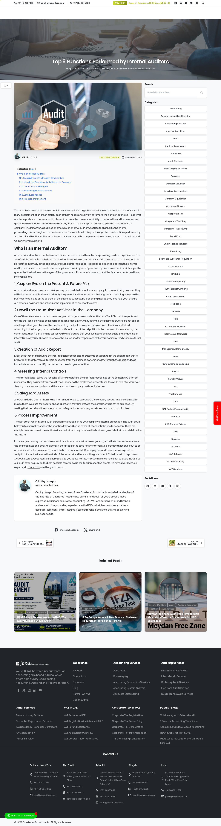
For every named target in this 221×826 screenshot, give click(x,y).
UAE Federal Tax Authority (175, 409)
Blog (68, 68)
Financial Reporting (176, 281)
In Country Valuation (175, 326)
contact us (34, 467)
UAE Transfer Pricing (175, 424)
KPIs (175, 341)
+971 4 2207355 (25, 3)
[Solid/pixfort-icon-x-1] (24, 690)
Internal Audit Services (175, 333)
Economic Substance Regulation (175, 258)
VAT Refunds (175, 454)
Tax (176, 386)
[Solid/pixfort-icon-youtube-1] (40, 690)
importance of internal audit (38, 219)
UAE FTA (175, 416)
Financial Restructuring (176, 288)
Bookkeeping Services (175, 168)
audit (115, 333)
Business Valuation (175, 183)
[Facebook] (175, 3)
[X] (180, 3)
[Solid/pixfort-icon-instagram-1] (29, 690)
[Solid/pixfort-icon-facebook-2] (18, 690)
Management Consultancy (175, 348)
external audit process (104, 445)
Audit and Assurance (86, 68)
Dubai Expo (175, 236)
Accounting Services (175, 123)
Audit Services (175, 161)
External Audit (175, 266)
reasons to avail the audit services (43, 430)
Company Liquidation (175, 198)
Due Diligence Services (175, 243)
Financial (175, 273)
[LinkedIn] (191, 3)
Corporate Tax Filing (175, 221)
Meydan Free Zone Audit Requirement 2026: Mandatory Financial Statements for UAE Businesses (173, 617)
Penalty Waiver (175, 378)
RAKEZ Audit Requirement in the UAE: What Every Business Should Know (42, 619)
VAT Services (175, 469)
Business (175, 176)
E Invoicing (175, 251)
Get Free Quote (217, 413)
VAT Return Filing (175, 461)
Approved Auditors (175, 131)
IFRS (175, 318)
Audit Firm (175, 153)
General (176, 311)
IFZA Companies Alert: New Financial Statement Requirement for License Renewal (110, 619)
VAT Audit (176, 446)
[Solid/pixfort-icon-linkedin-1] (34, 690)
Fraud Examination (175, 296)
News (175, 356)
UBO (175, 431)
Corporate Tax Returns (175, 228)
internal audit (59, 355)
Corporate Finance (175, 206)
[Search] (202, 93)
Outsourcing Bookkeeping (175, 363)
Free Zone (175, 303)
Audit (175, 138)
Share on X (94, 529)
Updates (175, 439)
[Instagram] (196, 3)
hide (32, 168)
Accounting (175, 108)
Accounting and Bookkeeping (175, 116)
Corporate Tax (175, 213)
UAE (176, 401)
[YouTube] (186, 3)
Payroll (175, 371)
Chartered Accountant (175, 191)
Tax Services (175, 393)
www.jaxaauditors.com (46, 485)
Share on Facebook (69, 529)
